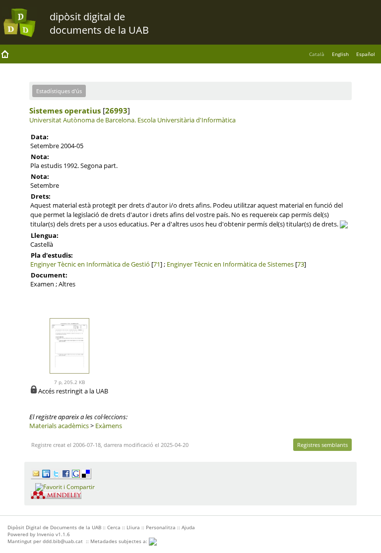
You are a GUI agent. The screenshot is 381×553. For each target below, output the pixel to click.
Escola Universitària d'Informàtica (186, 119)
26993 (116, 110)
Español (365, 54)
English (340, 54)
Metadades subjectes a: (119, 541)
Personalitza (161, 527)
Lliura (133, 527)
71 (156, 264)
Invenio (45, 534)
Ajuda (188, 527)
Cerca (114, 527)
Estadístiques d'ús (59, 91)
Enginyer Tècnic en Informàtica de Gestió (90, 264)
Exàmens (108, 425)
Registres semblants (322, 444)
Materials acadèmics (59, 425)
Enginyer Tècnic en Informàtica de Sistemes (230, 264)
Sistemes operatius (65, 110)
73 (300, 264)
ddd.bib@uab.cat (63, 541)
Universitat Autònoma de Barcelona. (82, 119)
